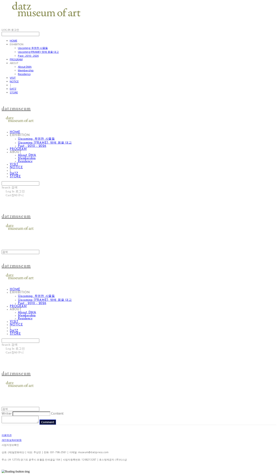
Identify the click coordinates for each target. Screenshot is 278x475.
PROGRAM (16, 59)
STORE (14, 92)
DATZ (13, 89)
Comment (47, 422)
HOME (13, 40)
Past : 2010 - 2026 (28, 56)
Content (57, 413)
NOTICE (14, 81)
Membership (26, 70)
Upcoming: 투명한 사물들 (33, 48)
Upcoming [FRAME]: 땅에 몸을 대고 (38, 52)
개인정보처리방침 (12, 440)
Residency (24, 74)
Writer (7, 413)
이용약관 (7, 435)
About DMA (25, 67)
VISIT (13, 78)
